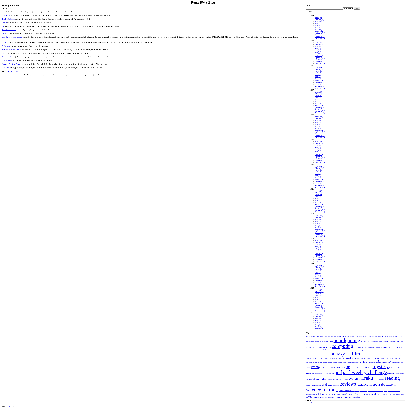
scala (393, 384)
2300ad (339, 336)
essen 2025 (308, 355)
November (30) (320, 37)
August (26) (319, 328)
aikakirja (371, 336)
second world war (345, 391)
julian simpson (395, 362)
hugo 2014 (370, 358)
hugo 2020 (309, 362)
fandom (325, 355)
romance (362, 384)
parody (327, 373)
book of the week (365, 341)
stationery (386, 391)
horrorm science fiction (362, 358)
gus (330, 358)
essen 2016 (370, 350)
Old (3, 26)
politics (308, 379)
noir (395, 367)
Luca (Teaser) (6, 68)
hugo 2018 (394, 358)
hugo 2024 (330, 362)
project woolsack (339, 379)
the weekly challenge (341, 394)
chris (391, 341)
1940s (313, 336)
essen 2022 (391, 350)
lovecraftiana (341, 367)
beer (331, 341)
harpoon (334, 358)
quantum (360, 379)
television (323, 394)
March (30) (318, 195)
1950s (317, 336)
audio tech (308, 341)
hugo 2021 (315, 362)
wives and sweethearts (329, 397)
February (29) (319, 69)
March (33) (318, 21)
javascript (384, 361)
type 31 (390, 394)
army (391, 336)
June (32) (318, 27)
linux (332, 367)
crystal (395, 347)
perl (338, 372)
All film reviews (323, 403)
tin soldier (368, 394)
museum (366, 367)
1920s (307, 336)
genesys (399, 355)
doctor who (327, 350)
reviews (11, 71)
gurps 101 (327, 358)
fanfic (329, 355)
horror (353, 358)
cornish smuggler (368, 347)
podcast (399, 373)
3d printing (345, 336)
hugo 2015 (377, 358)
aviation (312, 341)
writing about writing (341, 397)
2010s (335, 336)
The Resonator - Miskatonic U (12, 50)
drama (339, 350)
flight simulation (382, 355)
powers (325, 379)
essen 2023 (396, 350)
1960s (320, 336)
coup (381, 347)
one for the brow (315, 373)
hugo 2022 (320, 362)
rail (363, 379)
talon (317, 394)
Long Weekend (7, 60)
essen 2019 (386, 350)
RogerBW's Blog (203, 2)
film (7, 71)
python (353, 378)
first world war (368, 355)
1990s (329, 336)
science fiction (320, 389)
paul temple (331, 373)
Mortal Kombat (7, 57)
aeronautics (365, 336)
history (347, 358)
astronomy (395, 336)
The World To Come (9, 30)
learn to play (322, 367)
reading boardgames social (313, 385)
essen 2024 (401, 350)
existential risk (314, 355)
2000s (332, 336)
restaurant (335, 385)
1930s (310, 336)
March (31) (318, 46)
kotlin (315, 367)
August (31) (319, 80)
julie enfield (400, 362)
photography (392, 373)
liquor (335, 367)
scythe (337, 391)
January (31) (319, 67)
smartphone (367, 391)
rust (388, 384)
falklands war (321, 355)
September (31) (320, 33)
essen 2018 (381, 350)
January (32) (319, 42)
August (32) (319, 31)
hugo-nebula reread (349, 362)
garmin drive (391, 355)
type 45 (394, 394)
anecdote (375, 336)
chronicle (394, 341)
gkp (318, 358)
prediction (330, 379)
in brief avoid (365, 362)
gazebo (396, 355)
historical (340, 358)
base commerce (318, 341)
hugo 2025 (335, 362)
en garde (356, 350)
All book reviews (312, 403)
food (387, 355)
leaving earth (327, 367)
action (350, 336)
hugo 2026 (340, 362)
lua (348, 367)
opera (324, 373)
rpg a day (370, 385)
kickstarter (308, 367)
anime (386, 335)
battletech (324, 341)
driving (342, 350)
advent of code (356, 336)
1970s (323, 336)
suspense (313, 394)
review (338, 385)
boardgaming (347, 340)
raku (368, 378)
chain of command (380, 341)
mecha (352, 367)
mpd (362, 367)
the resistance (332, 394)
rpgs (376, 384)
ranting (376, 379)
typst (398, 394)
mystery (381, 366)
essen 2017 (376, 350)
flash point (375, 355)
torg (371, 394)
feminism (347, 355)
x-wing (349, 397)
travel (384, 394)
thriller (361, 394)
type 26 (387, 394)
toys (373, 394)
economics (352, 350)
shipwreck (357, 391)
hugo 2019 (400, 358)
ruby (382, 384)
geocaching (308, 358)
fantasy (337, 354)
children (386, 341)
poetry (402, 373)
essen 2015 (365, 350)
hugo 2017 (388, 358)
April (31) (318, 23)
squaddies (381, 391)
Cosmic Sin (6, 15)
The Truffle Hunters (8, 19)
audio (400, 336)
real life (327, 384)
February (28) (319, 44)
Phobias (4, 22)
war (310, 396)
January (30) (319, 315)
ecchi (349, 350)
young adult (356, 397)
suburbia (398, 391)
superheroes (308, 394)
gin (315, 358)
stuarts (394, 391)
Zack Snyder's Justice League (12, 37)
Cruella (4, 42)
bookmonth (373, 341)
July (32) (318, 29)
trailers (17, 71)
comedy (327, 347)
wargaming (316, 397)
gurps (322, 358)
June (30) (318, 52)
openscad (321, 373)
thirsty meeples (352, 394)
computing (342, 346)
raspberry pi (381, 379)
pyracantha (346, 379)
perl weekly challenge (365, 372)
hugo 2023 (325, 362)
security (353, 391)
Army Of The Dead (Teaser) (11, 64)
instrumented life (374, 362)
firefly (362, 355)
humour (357, 362)
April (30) (318, 48)
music (371, 367)
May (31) (318, 25)
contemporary (359, 347)
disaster (320, 350)
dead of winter (316, 350)
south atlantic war (375, 391)
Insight (4, 33)
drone (346, 350)
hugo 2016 (383, 358)
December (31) (320, 39)
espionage (361, 350)
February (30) (319, 20)
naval (391, 367)
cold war (320, 347)
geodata (312, 358)
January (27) (319, 18)
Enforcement (6, 46)
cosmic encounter (376, 347)
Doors (4, 53)
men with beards (357, 367)
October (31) (319, 35)
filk (350, 355)
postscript (317, 378)
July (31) (318, 54)
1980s (326, 336)
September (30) (320, 58)
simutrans (362, 391)
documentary (333, 350)
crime (390, 347)
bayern (328, 341)
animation (380, 336)
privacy (334, 379)
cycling (310, 350)
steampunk (390, 391)
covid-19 (385, 347)
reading (392, 378)
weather (322, 397)
